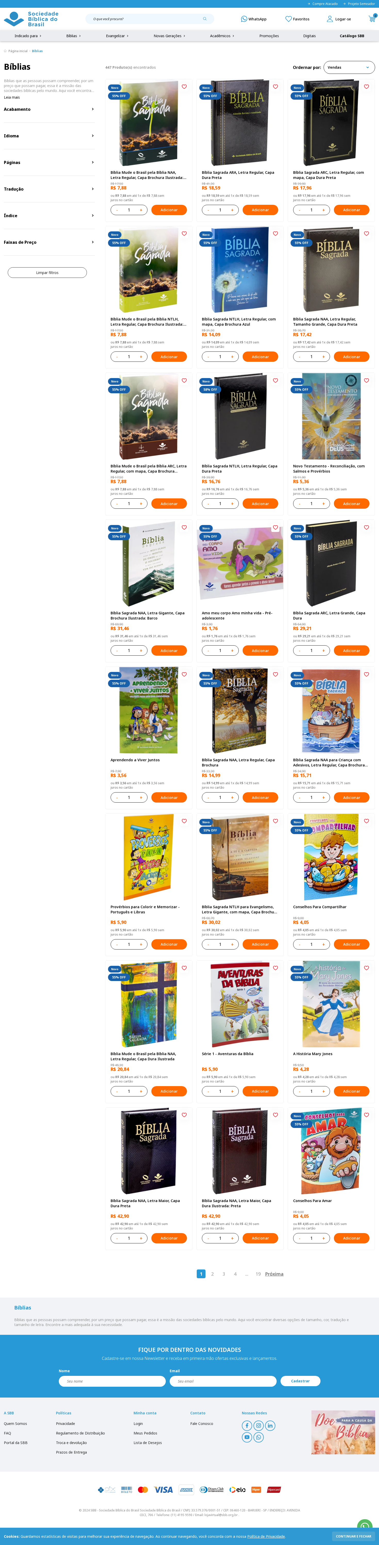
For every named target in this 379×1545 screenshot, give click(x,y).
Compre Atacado (325, 4)
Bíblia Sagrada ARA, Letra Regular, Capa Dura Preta (238, 175)
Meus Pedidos (145, 1433)
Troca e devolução (71, 1442)
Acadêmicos (221, 35)
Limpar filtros (47, 272)
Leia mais (12, 97)
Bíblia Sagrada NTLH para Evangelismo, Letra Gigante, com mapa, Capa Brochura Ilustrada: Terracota (240, 909)
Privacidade (65, 1423)
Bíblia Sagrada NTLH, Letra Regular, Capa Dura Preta (239, 469)
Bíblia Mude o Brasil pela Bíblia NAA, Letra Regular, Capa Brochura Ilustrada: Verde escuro (147, 175)
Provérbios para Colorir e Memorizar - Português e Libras (145, 909)
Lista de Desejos (148, 1442)
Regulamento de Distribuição (80, 1433)
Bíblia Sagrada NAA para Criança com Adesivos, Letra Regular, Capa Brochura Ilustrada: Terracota (329, 762)
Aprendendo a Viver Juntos (135, 759)
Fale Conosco (201, 1423)
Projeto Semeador (361, 4)
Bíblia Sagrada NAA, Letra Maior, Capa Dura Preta (145, 1203)
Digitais (309, 35)
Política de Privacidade (266, 1536)
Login (138, 1423)
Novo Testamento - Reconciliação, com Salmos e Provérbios (329, 469)
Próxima (274, 1274)
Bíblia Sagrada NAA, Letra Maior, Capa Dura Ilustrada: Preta (236, 1203)
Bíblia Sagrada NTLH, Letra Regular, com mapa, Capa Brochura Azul (239, 322)
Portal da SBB (16, 1442)
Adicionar (169, 209)
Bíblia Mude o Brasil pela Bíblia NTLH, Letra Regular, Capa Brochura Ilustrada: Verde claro (147, 322)
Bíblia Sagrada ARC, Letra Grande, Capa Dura (329, 615)
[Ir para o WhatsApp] (365, 1527)
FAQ (7, 1433)
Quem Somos (15, 1423)
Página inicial (18, 51)
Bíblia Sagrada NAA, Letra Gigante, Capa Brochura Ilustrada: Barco (148, 615)
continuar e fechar (353, 1536)
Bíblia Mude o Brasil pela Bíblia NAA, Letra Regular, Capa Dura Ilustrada (143, 1056)
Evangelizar (116, 35)
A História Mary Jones (312, 1053)
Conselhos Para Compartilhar (320, 906)
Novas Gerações (168, 35)
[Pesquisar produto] (206, 20)
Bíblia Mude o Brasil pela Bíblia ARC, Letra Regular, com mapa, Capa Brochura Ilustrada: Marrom (149, 469)
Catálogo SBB (352, 35)
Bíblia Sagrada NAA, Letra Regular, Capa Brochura (238, 762)
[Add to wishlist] (184, 87)
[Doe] (343, 1432)
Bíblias (72, 35)
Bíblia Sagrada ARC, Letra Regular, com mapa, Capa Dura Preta (328, 175)
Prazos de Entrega (71, 1452)
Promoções (269, 35)
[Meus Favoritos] (297, 19)
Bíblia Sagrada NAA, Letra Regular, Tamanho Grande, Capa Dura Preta (325, 322)
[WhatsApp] (254, 19)
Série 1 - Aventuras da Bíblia (227, 1053)
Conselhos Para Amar (312, 1200)
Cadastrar (300, 1380)
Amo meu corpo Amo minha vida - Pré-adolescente (237, 615)
